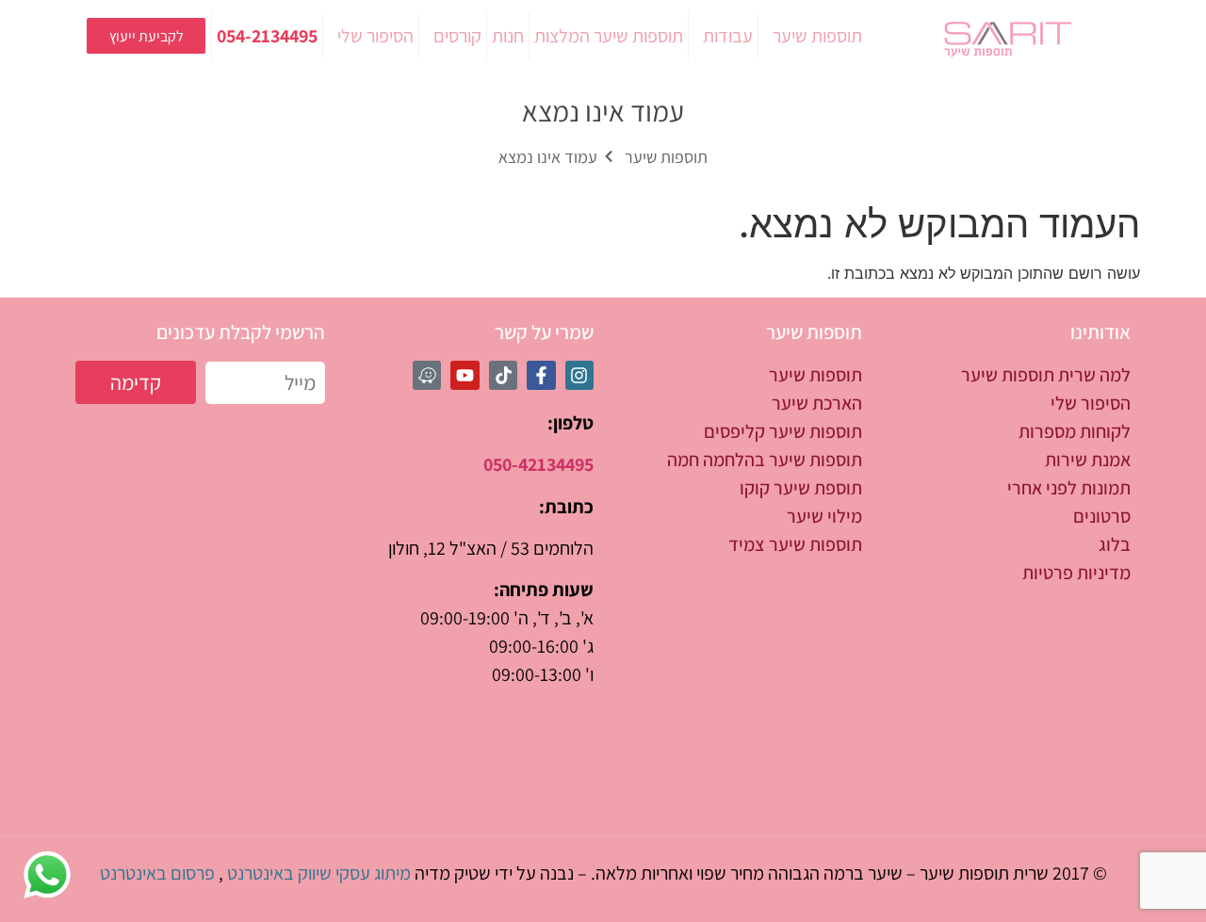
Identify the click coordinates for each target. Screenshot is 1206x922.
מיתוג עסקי (373, 873)
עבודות (728, 36)
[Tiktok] (503, 375)
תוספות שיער (817, 36)
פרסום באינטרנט (157, 873)
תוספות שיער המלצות (608, 36)
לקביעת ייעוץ (146, 36)
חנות (508, 36)
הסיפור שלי (375, 36)
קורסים (457, 36)
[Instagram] (579, 375)
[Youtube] (464, 375)
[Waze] (427, 375)
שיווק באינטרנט (279, 873)
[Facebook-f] (541, 375)
